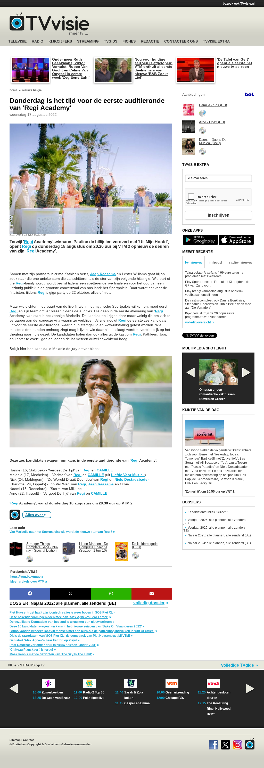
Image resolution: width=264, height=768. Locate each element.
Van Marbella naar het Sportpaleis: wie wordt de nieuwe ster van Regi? (61, 532)
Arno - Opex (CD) (212, 122)
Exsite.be (18, 744)
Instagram (237, 744)
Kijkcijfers (60, 41)
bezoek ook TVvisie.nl (238, 3)
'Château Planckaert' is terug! (31, 649)
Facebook (213, 744)
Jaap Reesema (103, 274)
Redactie (150, 41)
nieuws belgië (32, 90)
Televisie (17, 41)
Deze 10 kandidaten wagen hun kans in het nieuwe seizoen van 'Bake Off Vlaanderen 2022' (76, 626)
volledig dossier (148, 603)
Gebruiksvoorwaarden (76, 744)
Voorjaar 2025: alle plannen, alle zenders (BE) (214, 529)
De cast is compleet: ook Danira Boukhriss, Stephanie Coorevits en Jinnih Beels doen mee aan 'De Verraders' (218, 304)
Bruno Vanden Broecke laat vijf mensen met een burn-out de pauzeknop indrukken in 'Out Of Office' (82, 631)
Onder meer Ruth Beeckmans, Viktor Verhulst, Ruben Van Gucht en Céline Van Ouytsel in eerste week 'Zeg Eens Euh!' (70, 68)
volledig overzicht (198, 322)
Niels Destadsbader (131, 479)
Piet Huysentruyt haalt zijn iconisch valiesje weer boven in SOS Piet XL (61, 612)
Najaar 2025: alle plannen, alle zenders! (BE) (219, 535)
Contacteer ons (181, 41)
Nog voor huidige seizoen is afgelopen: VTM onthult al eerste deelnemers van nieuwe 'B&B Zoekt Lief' (153, 68)
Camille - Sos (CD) (213, 105)
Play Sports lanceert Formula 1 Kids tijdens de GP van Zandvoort (217, 283)
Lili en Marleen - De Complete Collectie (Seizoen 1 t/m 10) (93, 547)
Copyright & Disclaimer (43, 744)
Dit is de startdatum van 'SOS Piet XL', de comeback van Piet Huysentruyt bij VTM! (70, 636)
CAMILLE (105, 470)
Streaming (88, 41)
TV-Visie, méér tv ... (49, 23)
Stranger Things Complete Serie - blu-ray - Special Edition (42, 547)
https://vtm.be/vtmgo (25, 576)
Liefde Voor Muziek (128, 475)
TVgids (110, 41)
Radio (37, 41)
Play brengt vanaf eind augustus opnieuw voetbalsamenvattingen (214, 293)
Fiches (129, 41)
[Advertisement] (51, 265)
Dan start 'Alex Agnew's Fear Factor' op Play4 (43, 640)
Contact (28, 739)
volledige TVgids (237, 665)
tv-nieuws (193, 262)
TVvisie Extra (216, 41)
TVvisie (249, 744)
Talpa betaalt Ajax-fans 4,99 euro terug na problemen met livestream (214, 274)
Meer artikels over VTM (27, 581)
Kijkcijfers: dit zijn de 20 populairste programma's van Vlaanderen (209, 315)
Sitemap (15, 739)
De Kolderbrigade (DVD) (145, 545)
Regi (28, 242)
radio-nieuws (240, 262)
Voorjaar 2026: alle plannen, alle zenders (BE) (214, 521)
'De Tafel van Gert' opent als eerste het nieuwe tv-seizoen (234, 63)
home (14, 90)
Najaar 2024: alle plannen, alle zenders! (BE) (219, 543)
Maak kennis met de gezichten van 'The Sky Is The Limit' (51, 654)
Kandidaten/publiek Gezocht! (208, 512)
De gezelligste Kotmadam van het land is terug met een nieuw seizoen (61, 622)
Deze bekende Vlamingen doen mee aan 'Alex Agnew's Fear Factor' (59, 617)
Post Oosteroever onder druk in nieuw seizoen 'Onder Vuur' (53, 645)
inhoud (215, 262)
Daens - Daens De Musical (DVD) (212, 141)
